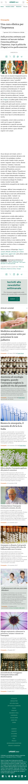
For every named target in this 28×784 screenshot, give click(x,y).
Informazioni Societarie (14, 743)
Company (14, 729)
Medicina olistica (11, 269)
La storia (14, 736)
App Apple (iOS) (14, 703)
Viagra (5, 100)
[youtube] (16, 776)
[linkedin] (22, 776)
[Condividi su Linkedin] (14, 57)
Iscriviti (12, 299)
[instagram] (19, 776)
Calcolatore (14, 717)
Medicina (21, 267)
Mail (14, 738)
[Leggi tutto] (26, 308)
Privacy (14, 741)
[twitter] (6, 776)
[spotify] (12, 776)
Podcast (14, 710)
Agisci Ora (14, 720)
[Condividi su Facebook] (6, 57)
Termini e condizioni (14, 745)
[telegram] (25, 776)
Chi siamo (14, 733)
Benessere (3, 269)
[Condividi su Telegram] (21, 57)
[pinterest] (9, 776)
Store (7, 2)
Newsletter (14, 701)
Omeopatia (5, 20)
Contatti (14, 731)
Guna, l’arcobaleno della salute (17, 608)
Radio (14, 708)
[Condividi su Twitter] (10, 57)
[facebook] (3, 776)
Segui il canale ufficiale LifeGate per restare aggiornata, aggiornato (12, 252)
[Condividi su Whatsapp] (18, 57)
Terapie (19, 269)
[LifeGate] (14, 2)
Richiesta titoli (14, 713)
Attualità (14, 698)
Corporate (14, 715)
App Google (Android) (14, 706)
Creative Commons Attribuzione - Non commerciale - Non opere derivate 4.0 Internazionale (13, 262)
